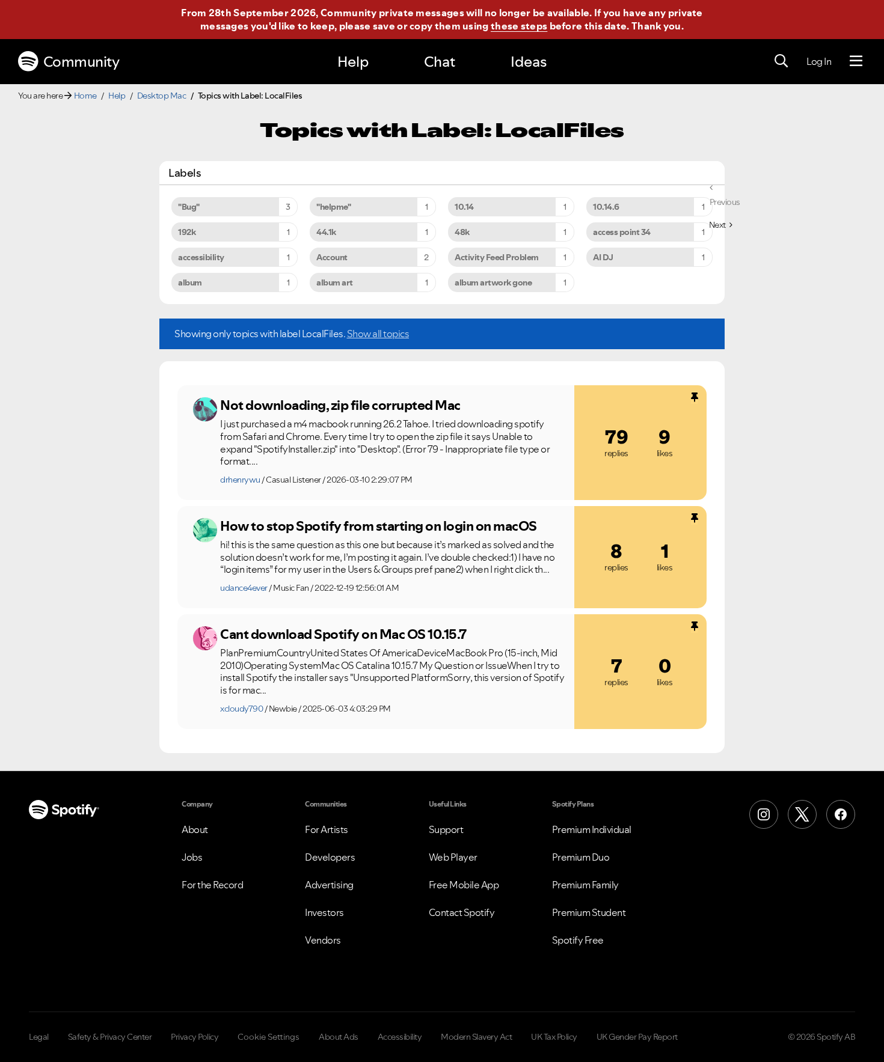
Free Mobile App (464, 884)
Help (353, 62)
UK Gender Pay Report (637, 1036)
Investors (324, 912)
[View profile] (205, 409)
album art (334, 282)
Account (332, 257)
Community (81, 62)
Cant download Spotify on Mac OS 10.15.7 (343, 634)
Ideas (529, 62)
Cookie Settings (268, 1036)
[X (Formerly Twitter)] (802, 814)
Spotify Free (578, 940)
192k (186, 232)
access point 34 (622, 232)
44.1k (326, 232)
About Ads (338, 1036)
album (190, 282)
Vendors (323, 940)
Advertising (329, 884)
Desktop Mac (161, 96)
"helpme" (333, 207)
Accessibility (400, 1036)
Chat (439, 62)
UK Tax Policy (554, 1036)
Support (446, 829)
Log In (818, 61)
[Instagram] (763, 814)
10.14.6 (606, 207)
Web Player (453, 857)
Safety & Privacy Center (110, 1036)
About (195, 829)
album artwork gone (493, 282)
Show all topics (378, 333)
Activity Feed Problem (497, 257)
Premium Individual (591, 829)
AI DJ (603, 257)
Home (85, 96)
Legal (39, 1036)
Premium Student (589, 912)
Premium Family (585, 884)
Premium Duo (581, 857)
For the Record (212, 884)
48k (462, 232)
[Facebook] (840, 814)
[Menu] (856, 61)
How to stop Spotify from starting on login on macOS (378, 526)
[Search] (781, 61)
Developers (330, 857)
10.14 (464, 207)
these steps (519, 25)
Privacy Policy (194, 1036)
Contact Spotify (462, 912)
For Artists (326, 829)
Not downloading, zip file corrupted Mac (340, 405)
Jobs (192, 857)
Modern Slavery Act (476, 1036)
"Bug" (189, 207)
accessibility (201, 257)
